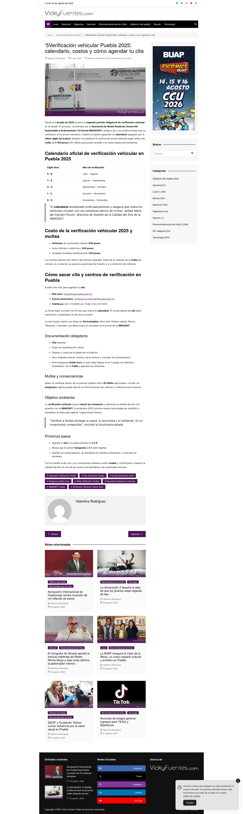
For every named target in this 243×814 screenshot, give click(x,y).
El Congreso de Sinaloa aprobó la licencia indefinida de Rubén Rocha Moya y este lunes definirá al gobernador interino (69, 658)
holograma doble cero (59, 481)
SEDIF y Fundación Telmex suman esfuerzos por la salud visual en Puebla (66, 725)
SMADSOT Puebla (57, 486)
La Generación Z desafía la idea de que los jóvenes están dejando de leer (121, 590)
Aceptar (189, 803)
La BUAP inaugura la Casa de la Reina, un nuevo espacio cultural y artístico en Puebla (120, 656)
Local (55, 24)
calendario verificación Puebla (62, 475)
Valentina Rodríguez (57, 58)
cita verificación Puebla (93, 475)
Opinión (157, 217)
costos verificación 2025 (123, 475)
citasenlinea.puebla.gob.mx (77, 294)
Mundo (157, 24)
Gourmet (91, 24)
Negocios (79, 24)
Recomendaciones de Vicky (113, 24)
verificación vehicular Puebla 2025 (88, 486)
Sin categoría (159, 231)
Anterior (54, 534)
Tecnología (169, 24)
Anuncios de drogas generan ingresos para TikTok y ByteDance (118, 721)
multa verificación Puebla (88, 481)
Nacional (66, 24)
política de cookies (191, 795)
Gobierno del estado (140, 24)
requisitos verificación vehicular (121, 481)
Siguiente (135, 534)
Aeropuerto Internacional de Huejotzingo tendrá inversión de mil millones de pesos (67, 595)
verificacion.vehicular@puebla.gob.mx (94, 298)
